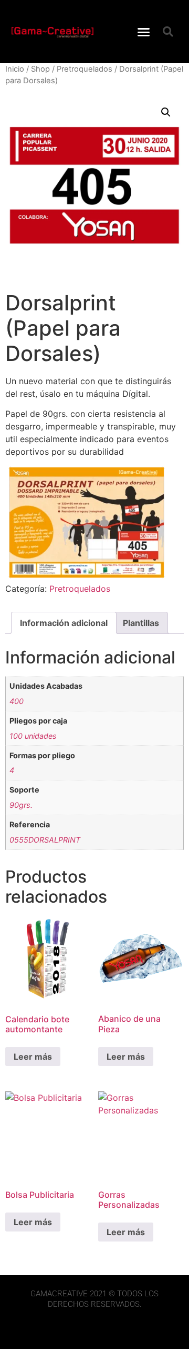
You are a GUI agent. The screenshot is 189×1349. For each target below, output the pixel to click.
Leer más (33, 1056)
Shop (40, 69)
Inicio (14, 69)
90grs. (21, 804)
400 (16, 701)
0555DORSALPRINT (44, 839)
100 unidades (33, 735)
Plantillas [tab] (141, 623)
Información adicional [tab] (64, 623)
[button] (144, 32)
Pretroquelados (84, 69)
